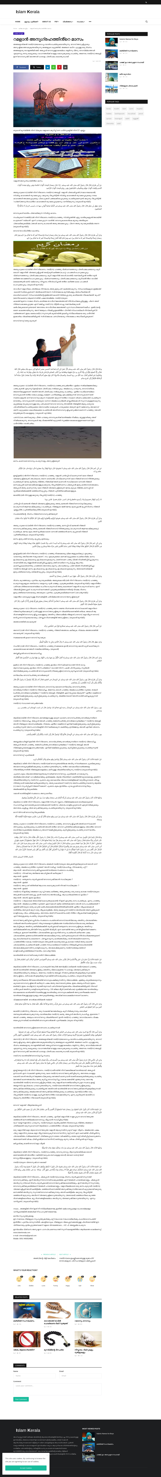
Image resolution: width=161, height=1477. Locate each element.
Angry (68, 1286)
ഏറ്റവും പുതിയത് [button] (30, 21)
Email (61, 1371)
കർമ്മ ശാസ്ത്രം (23, 28)
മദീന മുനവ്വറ (125, 74)
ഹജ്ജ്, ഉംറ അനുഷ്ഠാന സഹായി (132, 62)
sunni (131, 109)
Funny (55, 1286)
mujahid (139, 109)
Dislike (31, 1286)
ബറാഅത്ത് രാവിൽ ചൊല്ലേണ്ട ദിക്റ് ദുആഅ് (56, 1322)
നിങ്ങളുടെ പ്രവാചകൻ (128, 86)
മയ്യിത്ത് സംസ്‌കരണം (23, 1321)
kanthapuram (119, 114)
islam (124, 109)
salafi (119, 123)
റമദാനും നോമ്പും (83, 1321)
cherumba (110, 123)
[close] (47, 1455)
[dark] (146, 2)
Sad (80, 1286)
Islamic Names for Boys (129, 39)
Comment (17, 1381)
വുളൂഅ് (135, 118)
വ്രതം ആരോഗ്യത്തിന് (23, 1350)
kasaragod (118, 118)
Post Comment (21, 1399)
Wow (92, 1286)
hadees (108, 114)
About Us (46, 21)
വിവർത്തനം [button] (67, 21)
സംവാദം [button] (80, 21)
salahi (127, 118)
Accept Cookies (26, 1468)
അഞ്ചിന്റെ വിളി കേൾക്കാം (44, 1258)
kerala (108, 109)
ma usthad (131, 114)
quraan (108, 118)
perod (141, 114)
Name (15, 1371)
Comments (20, 1365)
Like (19, 1286)
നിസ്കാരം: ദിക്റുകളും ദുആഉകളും (84, 1351)
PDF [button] (56, 21)
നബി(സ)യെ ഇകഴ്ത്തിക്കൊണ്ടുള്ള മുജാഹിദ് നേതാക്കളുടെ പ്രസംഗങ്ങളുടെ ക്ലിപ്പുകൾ (77, 1259)
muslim (116, 109)
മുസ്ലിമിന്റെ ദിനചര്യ (54, 1350)
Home (17, 21)
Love (43, 1286)
